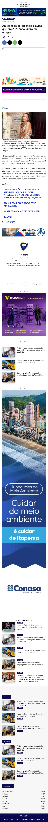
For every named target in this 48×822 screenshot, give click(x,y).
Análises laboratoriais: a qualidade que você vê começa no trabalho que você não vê (31, 350)
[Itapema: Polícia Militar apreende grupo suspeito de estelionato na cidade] (8, 627)
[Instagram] (24, 269)
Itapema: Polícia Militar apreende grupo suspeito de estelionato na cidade (29, 627)
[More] (42, 284)
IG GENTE (11, 222)
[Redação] (4, 37)
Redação (11, 37)
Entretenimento (8, 18)
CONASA (5, 356)
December (34, 211)
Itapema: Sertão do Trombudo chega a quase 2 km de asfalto (31, 362)
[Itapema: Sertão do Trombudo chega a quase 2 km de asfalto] (8, 365)
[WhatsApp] (15, 42)
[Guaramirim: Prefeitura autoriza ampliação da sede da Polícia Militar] (8, 377)
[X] (9, 42)
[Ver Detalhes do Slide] (24, 232)
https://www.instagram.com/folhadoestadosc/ (24, 258)
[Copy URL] (20, 42)
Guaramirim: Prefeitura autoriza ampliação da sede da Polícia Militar (30, 374)
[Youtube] (27, 269)
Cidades (5, 368)
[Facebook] (4, 42)
